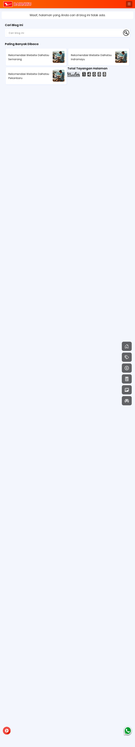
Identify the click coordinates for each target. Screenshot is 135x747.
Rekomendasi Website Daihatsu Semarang (28, 57)
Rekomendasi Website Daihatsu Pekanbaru (28, 76)
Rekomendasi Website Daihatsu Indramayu (91, 57)
